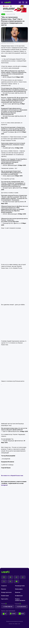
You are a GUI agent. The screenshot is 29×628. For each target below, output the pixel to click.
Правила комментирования (20, 599)
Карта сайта (4, 599)
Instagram (4, 485)
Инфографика (18, 589)
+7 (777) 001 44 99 (21, 606)
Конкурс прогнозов (6, 592)
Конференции (19, 595)
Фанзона (3, 589)
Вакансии (17, 592)
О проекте (4, 585)
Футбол (3, 14)
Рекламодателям (20, 585)
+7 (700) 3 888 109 (7, 606)
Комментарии (5, 595)
